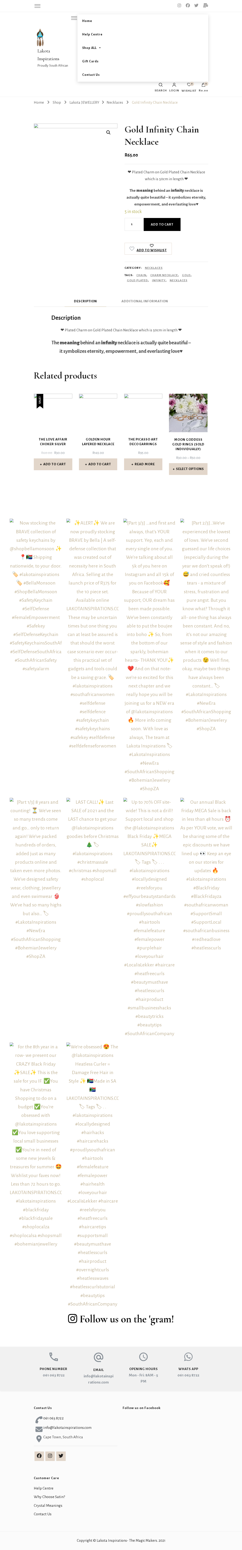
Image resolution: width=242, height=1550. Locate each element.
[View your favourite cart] (189, 86)
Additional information (144, 301)
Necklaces (154, 267)
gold (186, 275)
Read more (145, 464)
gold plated (137, 280)
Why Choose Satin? (49, 1497)
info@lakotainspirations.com (67, 1428)
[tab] (85, 301)
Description (85, 301)
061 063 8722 (54, 1375)
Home (87, 21)
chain (141, 275)
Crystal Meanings (48, 1505)
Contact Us (91, 75)
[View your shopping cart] (203, 86)
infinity (159, 280)
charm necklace (164, 275)
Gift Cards (90, 61)
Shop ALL (89, 48)
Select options (190, 469)
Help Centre (92, 34)
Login (174, 90)
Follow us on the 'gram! (127, 1319)
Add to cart (162, 224)
